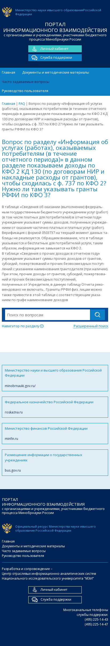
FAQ (22, 103)
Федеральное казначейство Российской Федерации (49, 407)
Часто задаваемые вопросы (25, 81)
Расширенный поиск (91, 326)
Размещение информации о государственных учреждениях (43, 462)
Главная (8, 72)
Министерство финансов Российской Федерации (46, 433)
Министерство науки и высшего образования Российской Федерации (53, 378)
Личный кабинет (54, 48)
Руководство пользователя (25, 90)
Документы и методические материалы (55, 72)
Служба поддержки (56, 57)
